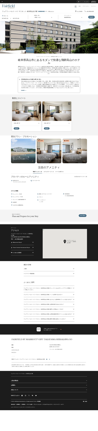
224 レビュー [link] (51, 11)
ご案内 (25, 268)
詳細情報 (23, 90)
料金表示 (16, 128)
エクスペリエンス (15, 349)
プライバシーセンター (38, 404)
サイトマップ (56, 404)
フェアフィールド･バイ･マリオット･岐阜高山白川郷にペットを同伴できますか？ (43, 294)
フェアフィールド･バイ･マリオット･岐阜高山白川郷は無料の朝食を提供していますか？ (45, 319)
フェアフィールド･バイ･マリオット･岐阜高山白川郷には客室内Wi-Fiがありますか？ (44, 304)
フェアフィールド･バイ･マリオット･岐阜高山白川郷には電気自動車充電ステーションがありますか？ (48, 314)
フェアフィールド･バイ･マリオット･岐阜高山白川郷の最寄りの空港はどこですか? (43, 309)
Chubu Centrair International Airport (21, 247)
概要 (76, 6)
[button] (83, 2)
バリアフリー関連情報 (29, 273)
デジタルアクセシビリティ (48, 404)
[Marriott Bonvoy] (93, 1)
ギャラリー (93, 6)
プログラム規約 (29, 404)
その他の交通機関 (17, 252)
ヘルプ (61, 404)
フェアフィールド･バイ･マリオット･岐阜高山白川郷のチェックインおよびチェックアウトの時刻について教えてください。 (48, 288)
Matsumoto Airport (17, 242)
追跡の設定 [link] (13, 404)
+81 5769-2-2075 (90, 11)
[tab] (37, 171)
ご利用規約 (23, 404)
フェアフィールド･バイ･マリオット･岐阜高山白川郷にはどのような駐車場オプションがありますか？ (48, 299)
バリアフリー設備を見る (18, 205)
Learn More (82, 215)
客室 (80, 6)
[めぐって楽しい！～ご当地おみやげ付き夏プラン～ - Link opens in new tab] (23, 151)
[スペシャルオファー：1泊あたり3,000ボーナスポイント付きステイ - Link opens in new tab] (74, 151)
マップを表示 (79, 11)
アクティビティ (86, 6)
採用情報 (18, 404)
